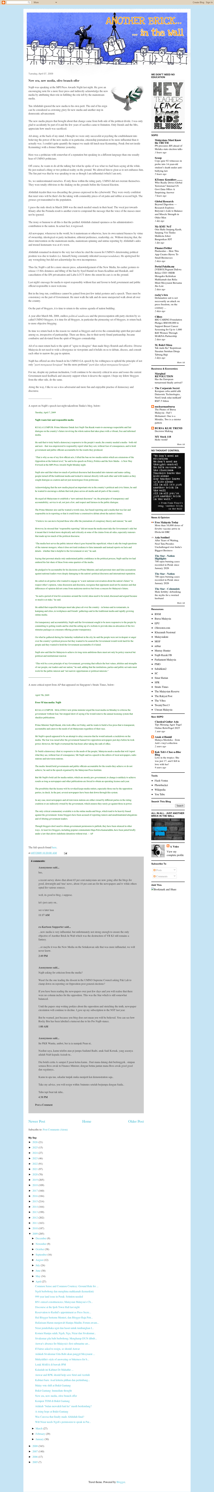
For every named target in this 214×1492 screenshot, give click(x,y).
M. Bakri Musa (163, 345)
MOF (157, 641)
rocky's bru (161, 295)
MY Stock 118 (163, 436)
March (39, 1428)
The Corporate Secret (167, 388)
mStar (158, 646)
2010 (35, 1228)
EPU (157, 623)
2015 (35, 1201)
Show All (181, 362)
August (40, 1260)
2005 (35, 1462)
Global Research (164, 201)
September (41, 1254)
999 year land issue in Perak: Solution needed (59, 1296)
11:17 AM (43, 915)
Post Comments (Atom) (55, 1129)
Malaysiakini (161, 636)
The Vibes (160, 700)
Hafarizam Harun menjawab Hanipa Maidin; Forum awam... (67, 1322)
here (54, 847)
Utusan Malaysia (163, 709)
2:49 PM (43, 955)
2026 (35, 1142)
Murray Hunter (163, 650)
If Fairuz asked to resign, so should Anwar (57, 1348)
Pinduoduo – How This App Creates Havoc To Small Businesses (167, 254)
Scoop (158, 158)
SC (156, 673)
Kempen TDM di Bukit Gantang (52, 1401)
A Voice (174, 846)
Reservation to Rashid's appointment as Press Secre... (63, 1312)
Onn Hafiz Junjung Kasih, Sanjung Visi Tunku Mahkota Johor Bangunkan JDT (168, 234)
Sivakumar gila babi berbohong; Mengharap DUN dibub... (66, 1338)
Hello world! (161, 439)
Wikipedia (160, 789)
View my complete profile (175, 853)
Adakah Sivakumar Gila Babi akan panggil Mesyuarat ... (65, 1354)
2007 (35, 1451)
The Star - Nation (165, 574)
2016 (35, 1196)
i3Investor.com (162, 627)
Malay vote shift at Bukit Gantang (53, 1385)
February (41, 1433)
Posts (158, 870)
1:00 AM (43, 1026)
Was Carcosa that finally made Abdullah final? (59, 1416)
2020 (35, 1174)
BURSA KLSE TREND (168, 428)
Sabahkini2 (161, 668)
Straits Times (161, 687)
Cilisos (158, 316)
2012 (35, 1217)
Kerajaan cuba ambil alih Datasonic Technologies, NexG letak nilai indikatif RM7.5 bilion (168, 395)
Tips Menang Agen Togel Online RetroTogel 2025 (168, 726)
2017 (35, 1190)
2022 (35, 1163)
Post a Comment (43, 1104)
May (38, 1276)
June (38, 1270)
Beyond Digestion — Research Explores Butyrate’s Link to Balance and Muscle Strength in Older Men (169, 211)
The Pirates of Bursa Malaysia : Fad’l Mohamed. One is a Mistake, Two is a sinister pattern (168, 416)
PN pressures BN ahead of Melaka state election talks (168, 147)
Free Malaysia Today (166, 522)
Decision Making (164, 431)
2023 (35, 1158)
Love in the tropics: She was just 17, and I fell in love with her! (167, 761)
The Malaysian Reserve (167, 691)
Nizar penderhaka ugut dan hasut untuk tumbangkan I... (64, 1328)
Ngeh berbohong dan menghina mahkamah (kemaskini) (64, 1291)
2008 (35, 1446)
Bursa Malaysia (163, 618)
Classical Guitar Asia (167, 721)
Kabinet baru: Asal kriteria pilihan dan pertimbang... (62, 1380)
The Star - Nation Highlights (165, 557)
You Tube (160, 794)
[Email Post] (65, 853)
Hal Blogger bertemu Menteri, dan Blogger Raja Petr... (64, 1317)
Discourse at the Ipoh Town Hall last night (57, 1307)
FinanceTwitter (163, 248)
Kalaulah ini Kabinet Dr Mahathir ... (54, 1369)
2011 (35, 1223)
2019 (35, 1179)
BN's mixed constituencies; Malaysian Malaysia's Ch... (64, 1302)
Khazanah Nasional (165, 632)
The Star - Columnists (167, 589)
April (39, 1281)
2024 (35, 1152)
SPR (157, 682)
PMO (157, 664)
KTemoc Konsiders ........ (168, 179)
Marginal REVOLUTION (164, 375)
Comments (161, 876)
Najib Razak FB (163, 655)
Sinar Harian (161, 677)
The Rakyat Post (163, 696)
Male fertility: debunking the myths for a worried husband (168, 595)
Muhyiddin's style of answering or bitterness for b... (62, 1359)
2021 (35, 1169)
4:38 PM (43, 1097)
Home (86, 1121)
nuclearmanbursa (165, 406)
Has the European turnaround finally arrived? (169, 380)
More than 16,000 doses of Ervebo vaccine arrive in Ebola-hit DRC (169, 528)
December (41, 1238)
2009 (35, 1233)
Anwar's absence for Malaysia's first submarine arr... (62, 1343)
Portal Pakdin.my (165, 266)
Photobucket (161, 785)
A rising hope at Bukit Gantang (51, 1411)
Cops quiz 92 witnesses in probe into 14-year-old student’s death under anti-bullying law (168, 165)
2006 (35, 1456)
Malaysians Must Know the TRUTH (168, 141)
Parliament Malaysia (165, 659)
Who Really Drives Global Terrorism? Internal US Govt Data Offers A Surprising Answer (168, 187)
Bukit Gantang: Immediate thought (53, 1390)
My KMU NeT (163, 226)
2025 (35, 1147)
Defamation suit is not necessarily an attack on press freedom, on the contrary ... (167, 302)
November (41, 1243)
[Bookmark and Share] (163, 889)
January (40, 1439)
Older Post (136, 1121)
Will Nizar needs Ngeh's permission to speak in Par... (63, 1422)
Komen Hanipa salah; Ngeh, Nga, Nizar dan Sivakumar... (65, 1333)
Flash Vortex (161, 780)
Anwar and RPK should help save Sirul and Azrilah (62, 1375)
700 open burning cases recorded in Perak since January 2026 (167, 565)
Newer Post (36, 1121)
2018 (35, 1185)
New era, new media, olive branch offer (56, 1395)
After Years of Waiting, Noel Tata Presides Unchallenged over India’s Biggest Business (168, 545)
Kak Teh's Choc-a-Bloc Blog (168, 753)
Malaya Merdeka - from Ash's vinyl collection (167, 741)
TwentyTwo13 (162, 705)
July (38, 1265)
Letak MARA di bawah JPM (50, 1364)
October (40, 1249)
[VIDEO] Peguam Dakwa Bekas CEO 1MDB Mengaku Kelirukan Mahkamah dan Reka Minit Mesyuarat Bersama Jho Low (168, 278)
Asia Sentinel (162, 537)
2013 (35, 1212)
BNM (158, 614)
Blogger (121, 1482)
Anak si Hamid (163, 737)
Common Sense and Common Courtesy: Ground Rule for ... (66, 1286)
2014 (35, 1206)
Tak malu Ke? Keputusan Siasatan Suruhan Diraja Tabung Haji (168, 351)
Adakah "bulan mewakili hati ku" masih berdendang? (63, 1406)
